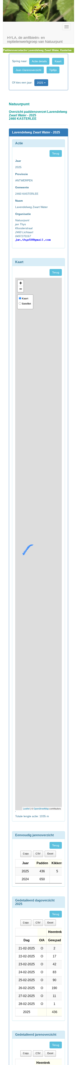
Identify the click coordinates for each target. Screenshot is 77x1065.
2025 (40, 82)
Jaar (18, 160)
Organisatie (23, 213)
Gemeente (22, 187)
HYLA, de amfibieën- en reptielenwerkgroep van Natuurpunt (35, 39)
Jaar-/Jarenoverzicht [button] (28, 70)
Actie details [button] (39, 61)
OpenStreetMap (41, 808)
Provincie (21, 174)
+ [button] (20, 283)
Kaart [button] (58, 61)
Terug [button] (55, 153)
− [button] (20, 288)
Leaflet (26, 808)
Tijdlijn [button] (53, 70)
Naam (19, 200)
